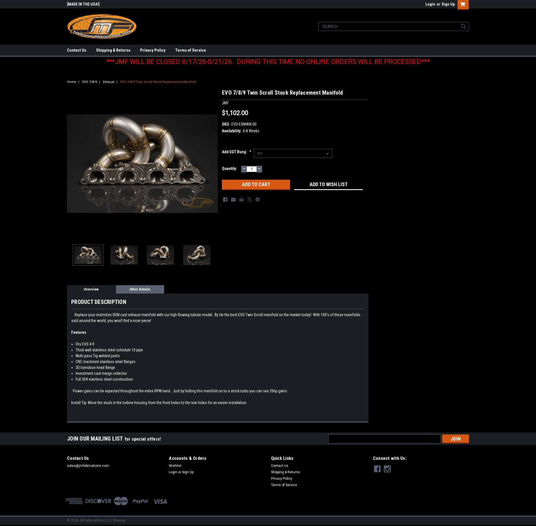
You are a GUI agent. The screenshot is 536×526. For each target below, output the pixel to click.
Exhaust (108, 82)
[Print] (241, 199)
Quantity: (229, 168)
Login (430, 4)
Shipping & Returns (113, 50)
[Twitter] (249, 199)
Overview (91, 289)
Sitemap (119, 520)
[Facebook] (225, 199)
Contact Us (76, 50)
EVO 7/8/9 (89, 82)
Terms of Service (190, 50)
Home (71, 82)
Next (212, 163)
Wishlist (175, 466)
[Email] (233, 199)
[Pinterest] (257, 199)
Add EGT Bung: (236, 152)
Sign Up (448, 4)
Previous (72, 163)
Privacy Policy (153, 50)
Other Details (140, 289)
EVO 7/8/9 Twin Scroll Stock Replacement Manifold (158, 82)
